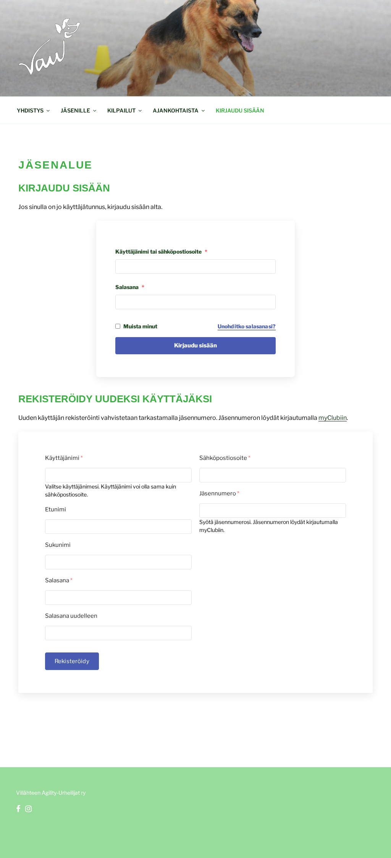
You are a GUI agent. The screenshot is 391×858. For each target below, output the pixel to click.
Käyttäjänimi (64, 458)
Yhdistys (30, 110)
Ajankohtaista (176, 110)
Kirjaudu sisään (240, 110)
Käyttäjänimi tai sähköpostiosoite (161, 251)
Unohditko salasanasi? (247, 326)
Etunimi (55, 509)
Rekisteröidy (72, 661)
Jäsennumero (219, 493)
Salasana (129, 287)
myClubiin (332, 417)
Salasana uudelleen (71, 615)
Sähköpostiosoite (224, 458)
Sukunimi (58, 544)
